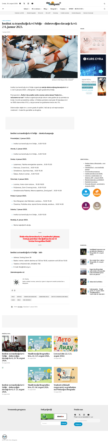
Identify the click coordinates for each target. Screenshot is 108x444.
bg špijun (19, 296)
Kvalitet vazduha (65, 13)
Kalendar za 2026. (19, 13)
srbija (19, 299)
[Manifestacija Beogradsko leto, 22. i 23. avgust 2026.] (40, 344)
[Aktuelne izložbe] (97, 206)
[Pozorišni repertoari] (97, 192)
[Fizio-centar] (93, 86)
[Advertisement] (39, 123)
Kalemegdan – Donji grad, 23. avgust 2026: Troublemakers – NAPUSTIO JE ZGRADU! (97, 291)
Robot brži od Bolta (96, 282)
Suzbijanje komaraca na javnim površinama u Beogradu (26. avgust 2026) (97, 252)
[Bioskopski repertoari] (85, 192)
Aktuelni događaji (31, 13)
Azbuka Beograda (76, 13)
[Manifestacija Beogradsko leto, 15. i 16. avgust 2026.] (40, 375)
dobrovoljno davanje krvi (30, 296)
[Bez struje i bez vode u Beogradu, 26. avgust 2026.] (83, 262)
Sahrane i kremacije (88, 13)
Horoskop (55, 13)
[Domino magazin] (60, 416)
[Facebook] (12, 290)
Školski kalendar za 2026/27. (94, 180)
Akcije (4, 20)
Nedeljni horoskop (91, 182)
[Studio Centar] (47, 416)
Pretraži (64, 423)
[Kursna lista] (93, 42)
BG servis (40, 13)
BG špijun (8, 20)
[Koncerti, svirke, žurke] (85, 206)
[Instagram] (14, 290)
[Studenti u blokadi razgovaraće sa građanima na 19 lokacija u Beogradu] (66, 375)
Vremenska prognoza (92, 171)
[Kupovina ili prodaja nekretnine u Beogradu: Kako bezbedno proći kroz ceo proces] (83, 271)
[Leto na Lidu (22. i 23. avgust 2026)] (66, 344)
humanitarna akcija (44, 296)
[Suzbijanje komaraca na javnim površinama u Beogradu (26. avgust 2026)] (83, 252)
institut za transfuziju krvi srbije (59, 296)
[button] (104, 3)
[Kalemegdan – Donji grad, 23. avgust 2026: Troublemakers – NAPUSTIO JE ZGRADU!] (83, 291)
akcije (13, 296)
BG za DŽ (48, 13)
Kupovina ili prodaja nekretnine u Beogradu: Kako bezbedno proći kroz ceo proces (97, 271)
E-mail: (91, 417)
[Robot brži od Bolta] (83, 282)
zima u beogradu (27, 299)
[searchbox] (51, 423)
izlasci (13, 299)
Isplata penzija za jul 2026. (94, 174)
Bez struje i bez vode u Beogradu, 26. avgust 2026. (97, 262)
